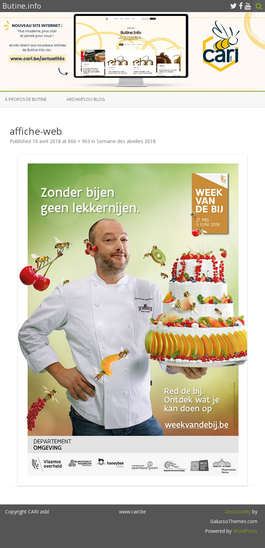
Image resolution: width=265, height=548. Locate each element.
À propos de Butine (26, 99)
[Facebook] (241, 6)
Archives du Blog (86, 99)
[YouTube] (248, 6)
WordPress (244, 531)
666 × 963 (79, 141)
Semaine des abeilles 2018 (126, 141)
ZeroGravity (238, 511)
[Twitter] (233, 6)
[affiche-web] (132, 320)
